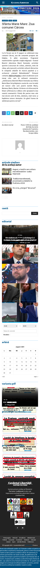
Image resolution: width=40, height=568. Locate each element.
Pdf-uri (5, 399)
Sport (13, 542)
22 (35, 365)
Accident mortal (7, 125)
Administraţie (31, 538)
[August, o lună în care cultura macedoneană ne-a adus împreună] (7, 171)
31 (10, 373)
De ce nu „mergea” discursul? (24, 188)
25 (16, 369)
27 (26, 369)
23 (4, 369)
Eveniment (19, 540)
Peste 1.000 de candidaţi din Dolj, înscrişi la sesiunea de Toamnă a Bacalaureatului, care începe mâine (29, 129)
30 (4, 373)
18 (16, 365)
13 (26, 362)
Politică (5, 540)
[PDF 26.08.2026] (20, 416)
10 (10, 362)
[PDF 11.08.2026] (20, 455)
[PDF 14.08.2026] (20, 435)
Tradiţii (14, 20)
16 (4, 365)
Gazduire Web (28, 545)
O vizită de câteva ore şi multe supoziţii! (20, 240)
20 (26, 365)
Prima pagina (7, 538)
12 (22, 362)
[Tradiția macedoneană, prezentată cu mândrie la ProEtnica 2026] (7, 181)
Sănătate (26, 540)
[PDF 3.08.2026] (20, 474)
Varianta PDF (9, 384)
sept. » (36, 376)
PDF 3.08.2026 (9, 402)
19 (22, 365)
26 (22, 369)
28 (31, 369)
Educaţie (33, 540)
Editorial (6, 221)
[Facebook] (17, 528)
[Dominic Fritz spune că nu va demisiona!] (20, 273)
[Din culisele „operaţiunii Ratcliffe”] (20, 254)
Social (10, 20)
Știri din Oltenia (21, 542)
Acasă (3, 17)
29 (35, 369)
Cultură (8, 542)
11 (16, 362)
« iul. (3, 376)
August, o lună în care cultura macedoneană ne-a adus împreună (24, 171)
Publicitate (31, 542)
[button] (37, 2)
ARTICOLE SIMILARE (11, 162)
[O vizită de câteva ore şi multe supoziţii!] (20, 312)
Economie (11, 540)
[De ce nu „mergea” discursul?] (7, 190)
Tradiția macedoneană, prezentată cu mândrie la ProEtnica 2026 (22, 181)
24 (10, 369)
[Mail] (23, 528)
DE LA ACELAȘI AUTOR (12, 165)
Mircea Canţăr (14, 242)
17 (10, 365)
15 (35, 362)
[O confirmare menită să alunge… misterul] (20, 293)
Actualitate (10, 17)
